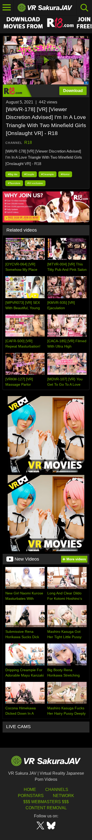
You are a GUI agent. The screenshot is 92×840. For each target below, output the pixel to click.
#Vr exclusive (35, 183)
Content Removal (46, 808)
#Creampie (47, 174)
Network (63, 795)
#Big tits (12, 174)
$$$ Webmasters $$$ (46, 802)
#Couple (29, 174)
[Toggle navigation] (7, 7)
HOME (30, 789)
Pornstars (31, 795)
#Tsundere (14, 183)
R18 (28, 142)
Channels (56, 789)
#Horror (65, 174)
